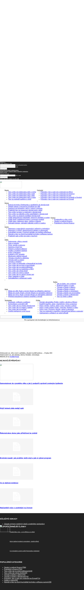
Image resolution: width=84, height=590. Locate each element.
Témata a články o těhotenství (67, 295)
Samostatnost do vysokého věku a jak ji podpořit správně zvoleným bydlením (31, 383)
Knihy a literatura (14, 252)
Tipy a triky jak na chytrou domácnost (21, 306)
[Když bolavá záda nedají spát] (16, 404)
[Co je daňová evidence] (16, 479)
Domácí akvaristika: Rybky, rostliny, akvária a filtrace (58, 302)
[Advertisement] (42, 337)
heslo (16, 167)
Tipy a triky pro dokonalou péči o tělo (21, 195)
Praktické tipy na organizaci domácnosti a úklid (25, 210)
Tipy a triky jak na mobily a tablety (20, 307)
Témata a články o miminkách (67, 291)
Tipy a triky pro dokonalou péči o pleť (21, 194)
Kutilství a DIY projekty (16, 254)
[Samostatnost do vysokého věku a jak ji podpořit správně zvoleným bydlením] (16, 379)
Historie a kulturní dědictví (17, 249)
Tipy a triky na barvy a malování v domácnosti (24, 212)
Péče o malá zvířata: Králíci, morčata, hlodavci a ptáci (58, 307)
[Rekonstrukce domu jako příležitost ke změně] (16, 429)
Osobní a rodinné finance (63, 221)
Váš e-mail (18, 175)
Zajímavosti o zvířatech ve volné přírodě (53, 313)
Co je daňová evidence (9, 483)
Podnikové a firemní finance (64, 223)
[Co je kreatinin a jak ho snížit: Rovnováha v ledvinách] (4, 531)
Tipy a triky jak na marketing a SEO (21, 269)
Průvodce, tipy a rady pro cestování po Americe (58, 194)
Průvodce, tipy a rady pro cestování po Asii (56, 195)
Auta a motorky (13, 243)
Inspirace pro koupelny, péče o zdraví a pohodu (25, 208)
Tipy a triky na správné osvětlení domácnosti (24, 216)
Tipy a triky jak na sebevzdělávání (20, 267)
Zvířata (38, 300)
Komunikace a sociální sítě (18, 304)
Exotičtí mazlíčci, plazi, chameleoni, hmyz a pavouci (58, 304)
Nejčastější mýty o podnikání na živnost (16, 508)
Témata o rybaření (14, 262)
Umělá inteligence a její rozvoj (19, 311)
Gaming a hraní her (15, 247)
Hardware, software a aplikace (19, 302)
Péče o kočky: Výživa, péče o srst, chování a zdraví (57, 306)
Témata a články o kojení (66, 289)
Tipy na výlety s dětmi (64, 296)
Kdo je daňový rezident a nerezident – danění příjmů (24, 541)
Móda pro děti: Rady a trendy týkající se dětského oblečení (29, 291)
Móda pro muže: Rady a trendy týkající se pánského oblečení (30, 293)
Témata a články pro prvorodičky (68, 293)
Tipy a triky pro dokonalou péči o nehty (22, 192)
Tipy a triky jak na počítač (17, 309)
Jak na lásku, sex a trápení (66, 284)
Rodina (55, 282)
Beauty (7, 190)
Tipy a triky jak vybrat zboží (18, 271)
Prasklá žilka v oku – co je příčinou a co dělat (22, 532)
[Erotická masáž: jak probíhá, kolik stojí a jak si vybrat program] (16, 454)
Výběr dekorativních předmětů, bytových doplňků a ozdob (29, 217)
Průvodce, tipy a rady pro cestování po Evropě (57, 199)
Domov (7, 203)
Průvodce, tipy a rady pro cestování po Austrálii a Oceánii (61, 197)
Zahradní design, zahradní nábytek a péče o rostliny (27, 223)
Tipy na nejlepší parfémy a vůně (19, 199)
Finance (53, 217)
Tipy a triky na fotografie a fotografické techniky (25, 263)
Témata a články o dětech (66, 287)
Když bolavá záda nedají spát (12, 408)
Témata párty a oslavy (16, 260)
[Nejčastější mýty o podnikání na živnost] (16, 504)
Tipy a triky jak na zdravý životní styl (21, 274)
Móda (6, 289)
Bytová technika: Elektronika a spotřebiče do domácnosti (28, 205)
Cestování (40, 190)
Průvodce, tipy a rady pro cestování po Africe (57, 192)
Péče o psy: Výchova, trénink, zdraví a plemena (56, 309)
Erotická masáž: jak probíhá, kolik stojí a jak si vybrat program (25, 458)
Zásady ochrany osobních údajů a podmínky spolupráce (14, 171)
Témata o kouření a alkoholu (18, 258)
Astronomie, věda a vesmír (17, 241)
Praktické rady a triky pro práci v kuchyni (22, 236)
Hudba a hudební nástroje (17, 251)
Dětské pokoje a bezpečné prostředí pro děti (24, 206)
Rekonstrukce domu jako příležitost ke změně (18, 433)
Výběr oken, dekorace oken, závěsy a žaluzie (24, 221)
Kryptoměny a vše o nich (63, 219)
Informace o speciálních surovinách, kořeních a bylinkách (29, 228)
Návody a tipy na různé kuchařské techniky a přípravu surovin (30, 234)
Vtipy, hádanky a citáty (16, 276)
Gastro (7, 227)
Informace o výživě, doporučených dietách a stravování (28, 230)
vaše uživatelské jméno (21, 165)
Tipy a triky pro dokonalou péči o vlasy (22, 197)
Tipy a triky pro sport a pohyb (18, 273)
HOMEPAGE (14, 357)
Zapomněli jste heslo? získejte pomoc (9, 170)
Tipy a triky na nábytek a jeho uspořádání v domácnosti (28, 214)
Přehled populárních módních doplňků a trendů (25, 296)
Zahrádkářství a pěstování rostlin (20, 278)
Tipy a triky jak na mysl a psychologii (21, 265)
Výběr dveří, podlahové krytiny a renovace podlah (26, 219)
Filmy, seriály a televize (16, 245)
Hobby (6, 240)
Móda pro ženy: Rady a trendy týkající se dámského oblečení (30, 295)
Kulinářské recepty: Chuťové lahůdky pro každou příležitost (29, 232)
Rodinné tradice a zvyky (65, 285)
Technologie (8, 300)
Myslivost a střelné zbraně (17, 256)
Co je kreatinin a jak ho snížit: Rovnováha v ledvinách (24, 551)
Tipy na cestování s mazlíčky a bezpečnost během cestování (61, 311)
